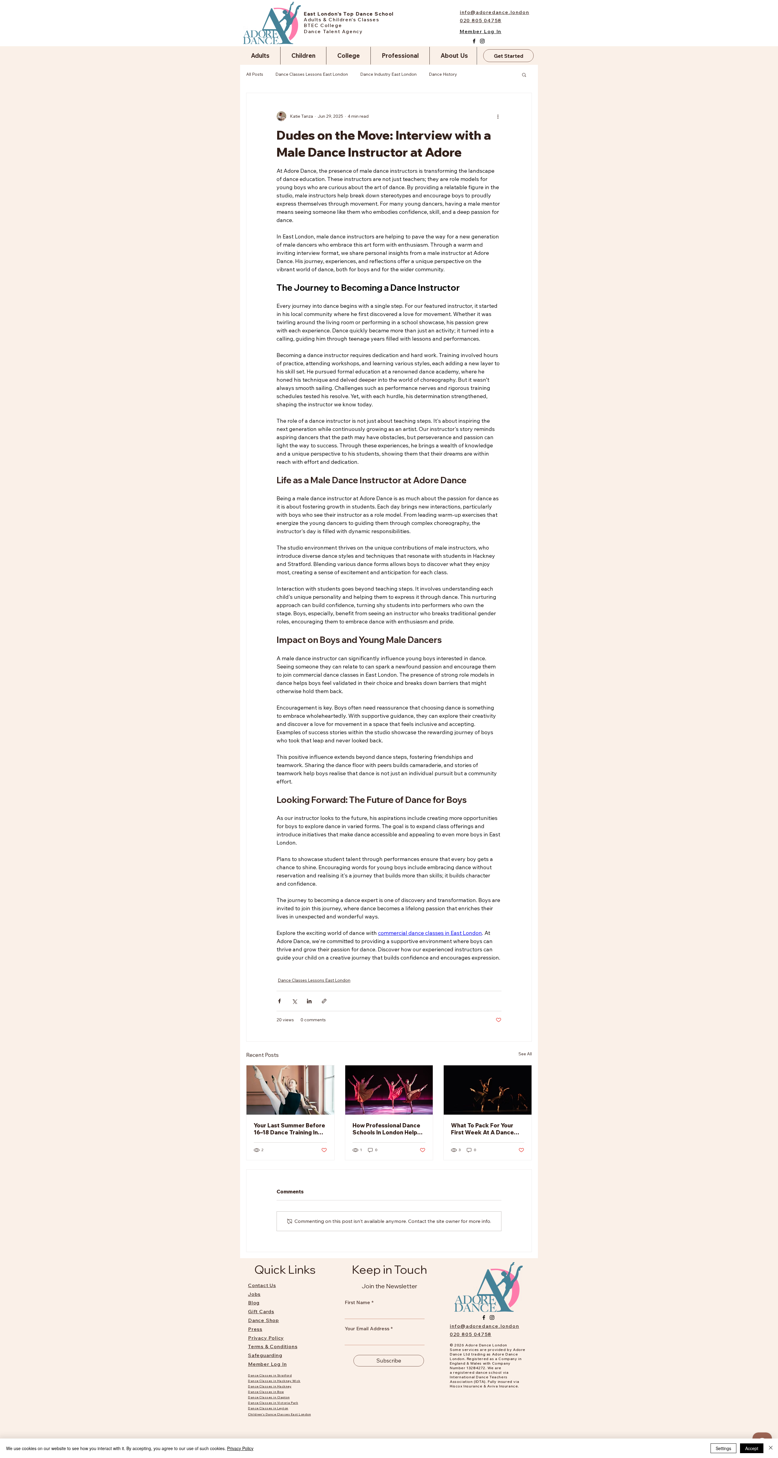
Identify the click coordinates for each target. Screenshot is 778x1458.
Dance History (443, 74)
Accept (751, 1448)
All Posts (254, 74)
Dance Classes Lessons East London (311, 74)
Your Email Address (367, 1328)
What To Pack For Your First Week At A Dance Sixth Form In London (482, 1129)
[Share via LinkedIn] (309, 1001)
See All (525, 1054)
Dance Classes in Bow (266, 1392)
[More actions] (497, 116)
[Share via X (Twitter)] (294, 1001)
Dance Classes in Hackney (269, 1386)
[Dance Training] (290, 1090)
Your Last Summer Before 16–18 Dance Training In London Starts (289, 1129)
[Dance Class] (389, 1090)
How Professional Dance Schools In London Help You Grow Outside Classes (386, 1129)
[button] (524, 74)
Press (255, 1329)
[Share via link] (324, 1001)
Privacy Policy (240, 1448)
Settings (723, 1448)
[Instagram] (482, 41)
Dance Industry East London (388, 74)
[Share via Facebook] (279, 1001)
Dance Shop (263, 1320)
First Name (357, 1302)
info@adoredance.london (484, 1326)
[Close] (770, 1448)
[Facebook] (474, 41)
